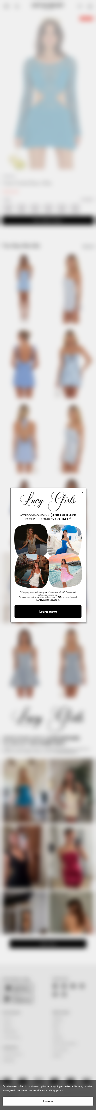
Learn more (48, 611)
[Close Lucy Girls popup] (82, 492)
